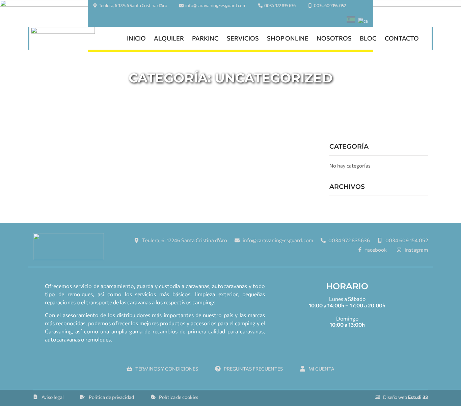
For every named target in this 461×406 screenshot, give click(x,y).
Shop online (287, 38)
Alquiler (169, 38)
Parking (205, 38)
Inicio (136, 38)
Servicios (243, 38)
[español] (351, 20)
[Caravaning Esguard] (63, 38)
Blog (368, 38)
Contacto (402, 38)
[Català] (363, 21)
